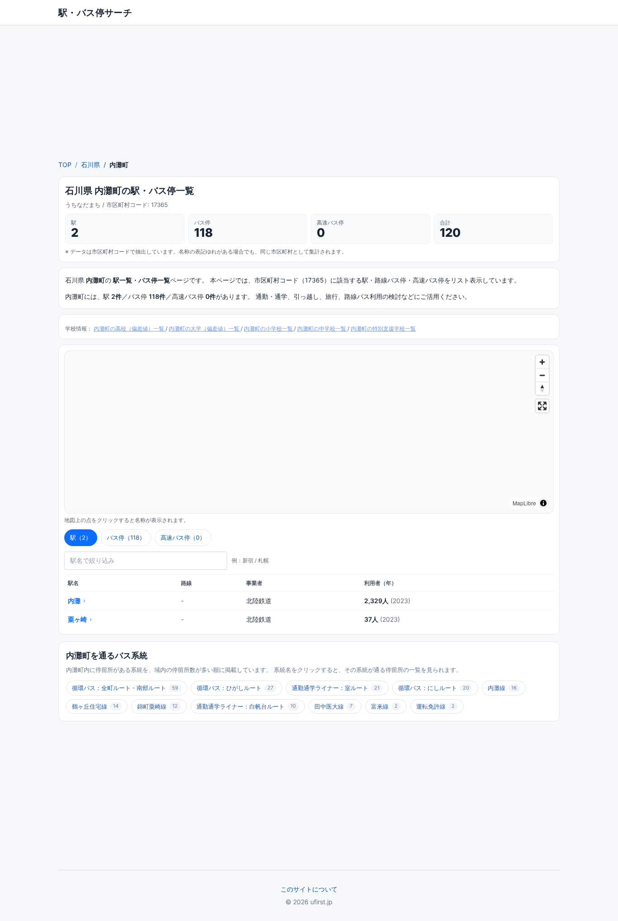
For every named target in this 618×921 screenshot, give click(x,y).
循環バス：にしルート (433, 687)
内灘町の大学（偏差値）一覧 (205, 328)
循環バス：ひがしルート (235, 687)
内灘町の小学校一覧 (269, 328)
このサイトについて (309, 889)
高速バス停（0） (183, 537)
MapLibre (524, 503)
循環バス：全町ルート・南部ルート (125, 687)
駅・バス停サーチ (95, 12)
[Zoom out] (542, 375)
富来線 (384, 706)
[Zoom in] (542, 362)
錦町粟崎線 (157, 706)
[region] (309, 432)
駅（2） (80, 537)
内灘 (77, 600)
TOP (64, 164)
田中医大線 (333, 706)
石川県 (90, 164)
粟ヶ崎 (80, 619)
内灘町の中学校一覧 (322, 328)
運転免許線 (435, 706)
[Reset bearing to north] (542, 388)
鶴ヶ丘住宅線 (95, 706)
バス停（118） (126, 537)
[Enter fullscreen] (542, 406)
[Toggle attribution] (543, 503)
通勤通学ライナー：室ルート (336, 687)
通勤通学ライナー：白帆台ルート (246, 706)
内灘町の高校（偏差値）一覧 (130, 328)
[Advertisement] (309, 92)
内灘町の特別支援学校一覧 (383, 328)
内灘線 (502, 687)
